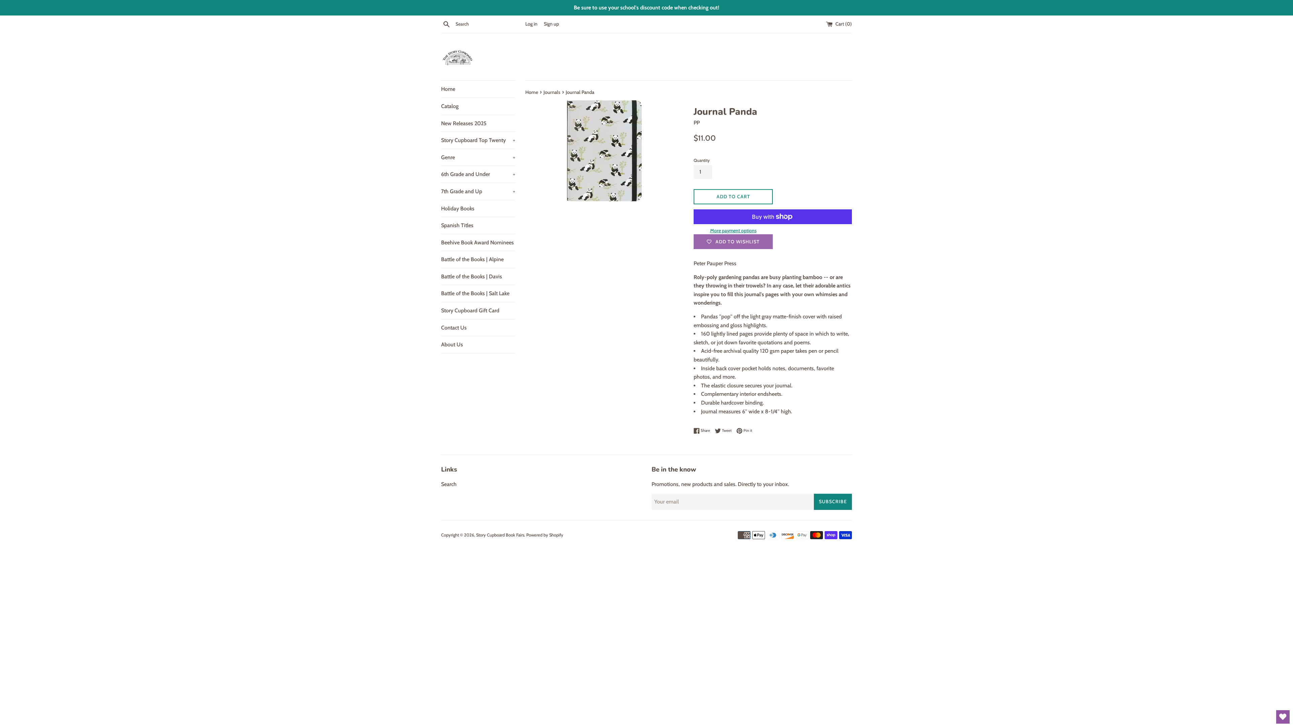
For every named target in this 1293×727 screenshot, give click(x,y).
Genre (478, 157)
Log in (531, 24)
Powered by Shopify (544, 535)
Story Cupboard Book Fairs (500, 535)
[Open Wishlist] (1283, 717)
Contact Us (454, 327)
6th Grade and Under (478, 174)
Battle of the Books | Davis (471, 276)
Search (449, 484)
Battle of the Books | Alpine (472, 259)
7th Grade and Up (478, 191)
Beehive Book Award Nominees (477, 242)
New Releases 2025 (464, 123)
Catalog (450, 106)
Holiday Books (457, 208)
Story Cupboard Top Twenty (478, 140)
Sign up (551, 24)
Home (448, 89)
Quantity (702, 160)
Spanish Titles (457, 225)
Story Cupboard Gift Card (470, 310)
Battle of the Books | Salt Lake (475, 293)
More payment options (733, 231)
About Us (452, 344)
